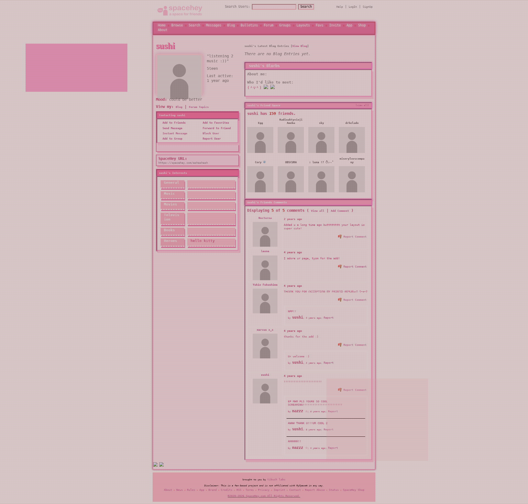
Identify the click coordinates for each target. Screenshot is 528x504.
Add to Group (171, 141)
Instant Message (174, 136)
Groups (285, 27)
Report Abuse (315, 490)
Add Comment (340, 213)
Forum (268, 27)
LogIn (353, 8)
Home (162, 27)
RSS (239, 490)
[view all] (362, 108)
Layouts (303, 27)
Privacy (264, 490)
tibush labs (276, 480)
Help (339, 8)
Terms (250, 490)
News (179, 490)
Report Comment (354, 239)
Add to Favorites (215, 125)
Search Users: (237, 8)
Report (329, 320)
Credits (226, 490)
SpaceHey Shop (353, 490)
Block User (210, 136)
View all (317, 213)
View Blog (299, 48)
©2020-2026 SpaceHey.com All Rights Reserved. (264, 497)
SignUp (368, 8)
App (349, 27)
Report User (211, 141)
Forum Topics (199, 109)
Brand (212, 490)
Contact (295, 490)
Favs (319, 27)
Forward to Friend (216, 130)
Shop (362, 27)
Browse (177, 27)
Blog (231, 27)
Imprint (279, 490)
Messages (213, 27)
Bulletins (249, 27)
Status (334, 490)
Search (306, 8)
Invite (335, 27)
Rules (191, 490)
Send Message (171, 130)
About (162, 31)
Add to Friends (173, 125)
